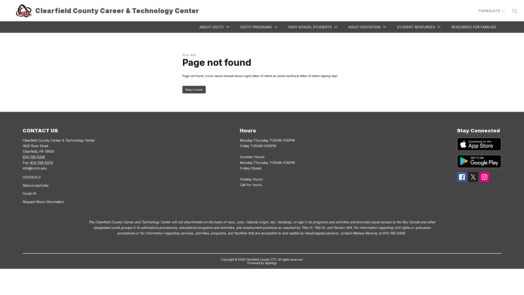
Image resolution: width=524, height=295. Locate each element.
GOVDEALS (32, 177)
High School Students (310, 27)
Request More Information (43, 202)
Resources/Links (36, 185)
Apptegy (271, 263)
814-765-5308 (34, 157)
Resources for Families (473, 27)
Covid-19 (29, 194)
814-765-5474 (41, 163)
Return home (194, 89)
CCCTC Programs (256, 27)
